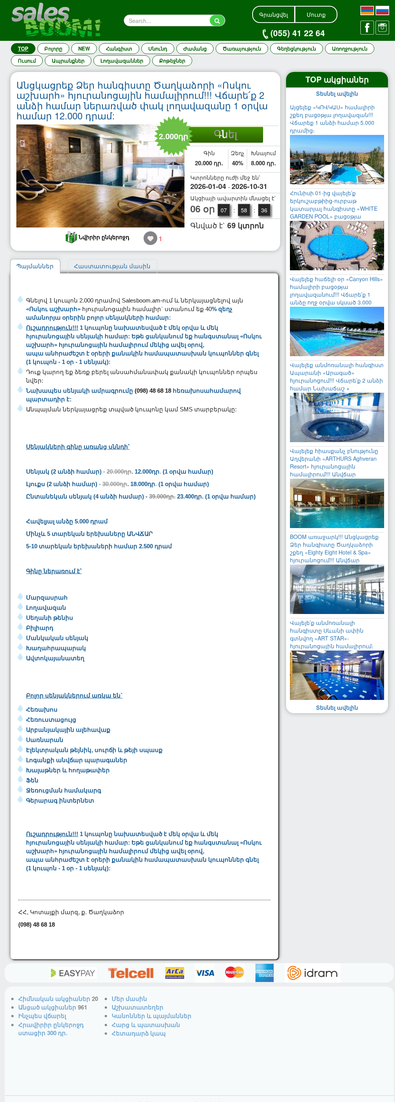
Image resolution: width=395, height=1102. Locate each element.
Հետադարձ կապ (139, 1033)
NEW (84, 48)
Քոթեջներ (172, 60)
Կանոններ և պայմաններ (151, 1015)
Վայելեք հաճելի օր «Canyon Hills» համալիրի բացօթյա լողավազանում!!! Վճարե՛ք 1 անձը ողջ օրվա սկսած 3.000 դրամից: (336, 294)
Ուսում (27, 60)
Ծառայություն (242, 48)
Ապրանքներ (68, 60)
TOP (23, 48)
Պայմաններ (35, 266)
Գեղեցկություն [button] (296, 48)
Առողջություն (349, 48)
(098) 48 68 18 (153, 390)
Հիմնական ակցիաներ (54, 998)
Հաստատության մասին (112, 266)
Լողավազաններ (121, 60)
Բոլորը (53, 48)
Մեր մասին (129, 998)
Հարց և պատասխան (146, 1024)
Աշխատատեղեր (137, 1007)
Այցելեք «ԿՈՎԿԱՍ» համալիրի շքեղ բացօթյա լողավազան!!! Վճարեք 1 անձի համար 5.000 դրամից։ (332, 118)
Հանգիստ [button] (119, 48)
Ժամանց (195, 48)
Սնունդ (157, 48)
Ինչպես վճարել (42, 1015)
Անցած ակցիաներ (47, 1007)
